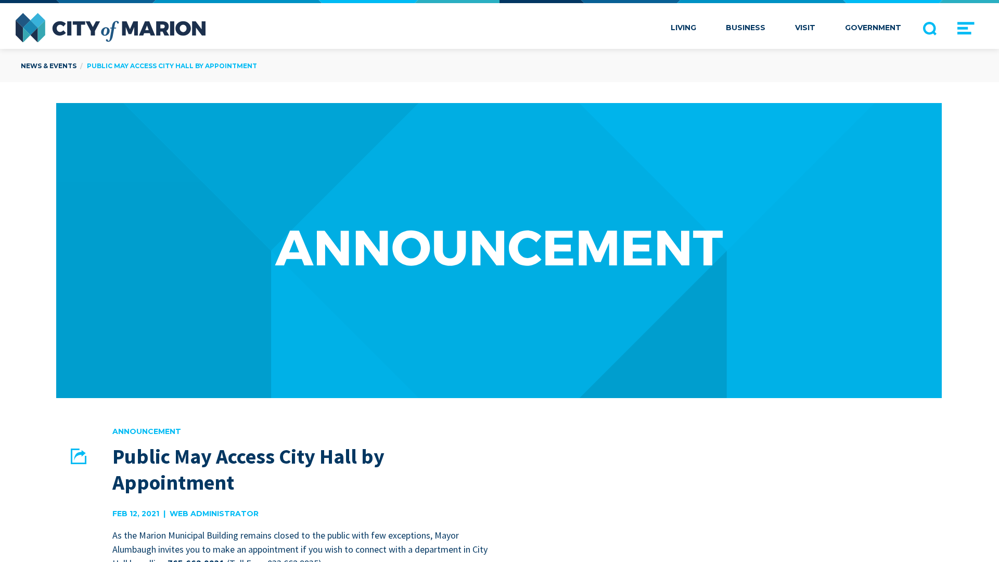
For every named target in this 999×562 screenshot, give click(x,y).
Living (683, 27)
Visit (805, 27)
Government (873, 27)
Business (745, 27)
